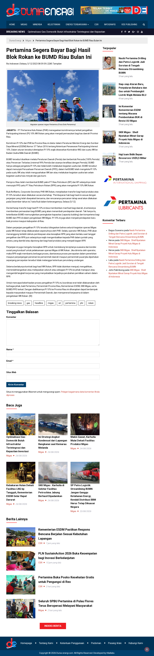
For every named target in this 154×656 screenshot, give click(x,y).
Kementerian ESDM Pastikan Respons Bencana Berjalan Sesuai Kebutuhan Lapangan (64, 534)
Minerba (37, 24)
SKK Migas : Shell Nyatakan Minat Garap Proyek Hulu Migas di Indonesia (127, 243)
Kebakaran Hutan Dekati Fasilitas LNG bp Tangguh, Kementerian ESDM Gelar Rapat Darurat (20, 492)
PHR (81, 303)
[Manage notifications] (147, 649)
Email (9, 361)
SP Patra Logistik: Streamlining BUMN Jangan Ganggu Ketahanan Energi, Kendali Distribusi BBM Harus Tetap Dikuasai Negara (83, 496)
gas (28, 303)
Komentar (11, 317)
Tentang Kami (46, 643)
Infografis (110, 24)
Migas (24, 24)
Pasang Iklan (115, 643)
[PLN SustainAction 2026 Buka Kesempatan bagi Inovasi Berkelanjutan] (20, 560)
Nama (10, 349)
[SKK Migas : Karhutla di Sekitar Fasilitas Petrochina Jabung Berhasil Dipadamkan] (52, 472)
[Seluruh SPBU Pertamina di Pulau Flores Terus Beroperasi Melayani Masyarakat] (20, 608)
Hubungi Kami (135, 643)
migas (51, 303)
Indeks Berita (52, 625)
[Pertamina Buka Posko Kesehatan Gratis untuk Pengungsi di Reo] (20, 584)
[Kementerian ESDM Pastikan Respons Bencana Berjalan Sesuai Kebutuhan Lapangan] (20, 537)
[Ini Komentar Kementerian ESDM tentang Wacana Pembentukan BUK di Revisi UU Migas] (109, 111)
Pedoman (96, 643)
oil (60, 303)
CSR (96, 24)
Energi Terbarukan (76, 24)
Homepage (26, 643)
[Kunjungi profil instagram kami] (138, 32)
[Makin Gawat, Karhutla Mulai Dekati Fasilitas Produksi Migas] (85, 424)
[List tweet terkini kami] (129, 32)
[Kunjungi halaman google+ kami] (133, 32)
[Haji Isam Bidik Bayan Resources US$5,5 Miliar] (109, 159)
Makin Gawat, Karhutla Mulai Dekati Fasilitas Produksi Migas (83, 441)
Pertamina (70, 303)
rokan (91, 303)
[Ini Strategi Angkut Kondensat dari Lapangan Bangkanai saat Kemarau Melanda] (52, 424)
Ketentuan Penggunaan (72, 643)
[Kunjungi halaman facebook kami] (121, 32)
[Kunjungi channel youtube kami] (141, 32)
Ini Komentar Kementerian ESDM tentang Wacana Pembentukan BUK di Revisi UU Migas (130, 113)
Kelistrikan (54, 24)
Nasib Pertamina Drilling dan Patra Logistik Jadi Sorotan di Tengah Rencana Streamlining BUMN (132, 65)
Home (12, 24)
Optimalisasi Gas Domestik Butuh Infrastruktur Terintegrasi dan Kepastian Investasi (17, 444)
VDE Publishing (129, 24)
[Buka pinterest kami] (125, 32)
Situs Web (11, 372)
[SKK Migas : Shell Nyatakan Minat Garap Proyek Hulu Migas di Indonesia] (109, 137)
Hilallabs (110, 653)
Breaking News (15, 303)
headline (39, 303)
